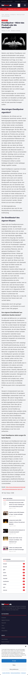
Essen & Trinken (5, 641)
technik (5, 575)
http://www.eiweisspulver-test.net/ (12, 489)
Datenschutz (23, 1)
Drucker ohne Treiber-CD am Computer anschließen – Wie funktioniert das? (15, 539)
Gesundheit (4, 630)
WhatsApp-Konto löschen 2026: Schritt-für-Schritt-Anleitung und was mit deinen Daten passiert (16, 504)
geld (4, 569)
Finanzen (4, 617)
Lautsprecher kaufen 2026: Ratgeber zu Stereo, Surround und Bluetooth (17, 522)
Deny (14, 665)
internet (5, 590)
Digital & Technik (5, 620)
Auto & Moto (5, 639)
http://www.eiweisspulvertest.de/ (15, 487)
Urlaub (3, 628)
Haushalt (4, 622)
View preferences (14, 669)
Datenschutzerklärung (15, 672)
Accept (14, 660)
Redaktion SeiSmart (15, 30)
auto (4, 587)
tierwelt (5, 566)
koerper (5, 563)
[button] (25, 646)
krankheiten (6, 581)
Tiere (3, 625)
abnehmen (7, 14)
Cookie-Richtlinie (6, 672)
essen (4, 572)
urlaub (4, 584)
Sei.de (6, 5)
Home (3, 14)
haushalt (5, 578)
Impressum (23, 672)
